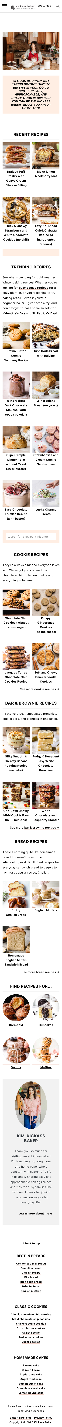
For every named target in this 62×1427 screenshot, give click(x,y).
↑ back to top (31, 1243)
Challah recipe (31, 1272)
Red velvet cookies (31, 1337)
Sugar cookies (31, 1341)
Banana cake (31, 1365)
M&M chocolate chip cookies (31, 1319)
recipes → (51, 827)
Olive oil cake (31, 1370)
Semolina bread (31, 1268)
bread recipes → (48, 972)
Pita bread (31, 1277)
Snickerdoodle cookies (31, 1323)
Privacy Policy (43, 1417)
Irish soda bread (31, 1281)
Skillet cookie (31, 1332)
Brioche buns (31, 1286)
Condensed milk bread (31, 1263)
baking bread (12, 298)
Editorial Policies (20, 1417)
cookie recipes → (46, 689)
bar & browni (33, 827)
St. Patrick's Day (44, 313)
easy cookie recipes (33, 287)
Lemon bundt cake (31, 1383)
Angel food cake (31, 1379)
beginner (9, 303)
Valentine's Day (14, 313)
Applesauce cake (31, 1374)
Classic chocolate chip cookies (31, 1314)
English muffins (31, 1291)
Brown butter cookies (31, 1328)
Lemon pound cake (31, 1392)
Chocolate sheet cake (31, 1388)
